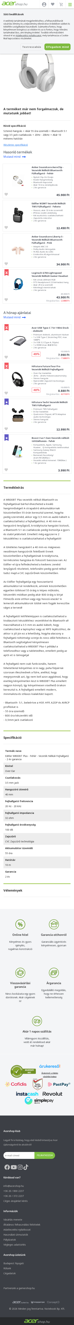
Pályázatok (9, 1239)
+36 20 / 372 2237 (13, 1196)
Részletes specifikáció (15, 144)
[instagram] (20, 1167)
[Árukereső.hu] (49, 1068)
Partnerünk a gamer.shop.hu (19, 1288)
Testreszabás (31, 47)
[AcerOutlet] (20, 1302)
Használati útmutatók (15, 1234)
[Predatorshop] (38, 1302)
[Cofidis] (16, 1084)
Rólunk (7, 1268)
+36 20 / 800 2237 (13, 1191)
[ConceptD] (53, 1302)
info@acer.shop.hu (13, 1186)
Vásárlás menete (12, 1219)
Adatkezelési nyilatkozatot (28, 35)
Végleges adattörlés (14, 1244)
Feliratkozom (45, 1155)
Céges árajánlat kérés (15, 1201)
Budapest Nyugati (13, 1263)
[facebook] (7, 1167)
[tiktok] (25, 1167)
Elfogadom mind (57, 47)
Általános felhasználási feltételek (21, 1224)
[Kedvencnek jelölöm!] (7, 194)
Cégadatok (9, 1273)
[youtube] (14, 1167)
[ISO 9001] (36, 1085)
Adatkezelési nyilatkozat (17, 1229)
